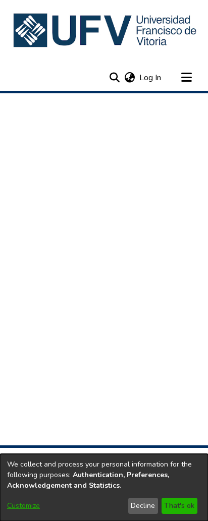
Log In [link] (150, 77)
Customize (23, 505)
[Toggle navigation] (186, 77)
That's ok (179, 505)
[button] (106, 30)
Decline (143, 505)
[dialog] (104, 487)
